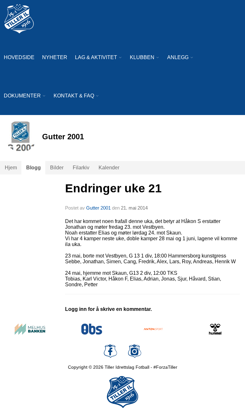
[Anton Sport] (153, 329)
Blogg (33, 167)
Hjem (11, 167)
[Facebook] (110, 351)
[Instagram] (134, 351)
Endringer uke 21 (113, 188)
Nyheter (54, 57)
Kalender (109, 167)
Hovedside (19, 57)
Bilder (56, 167)
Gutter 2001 (98, 208)
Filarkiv (81, 167)
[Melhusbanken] (30, 329)
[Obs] (92, 329)
